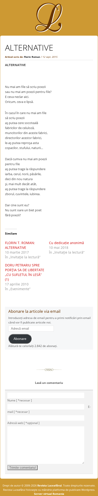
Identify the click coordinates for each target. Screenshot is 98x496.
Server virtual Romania (49, 494)
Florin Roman (32, 56)
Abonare (20, 339)
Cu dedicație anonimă (66, 243)
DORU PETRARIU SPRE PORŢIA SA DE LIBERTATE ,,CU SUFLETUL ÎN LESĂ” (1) (24, 272)
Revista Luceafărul (49, 485)
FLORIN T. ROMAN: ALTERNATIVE (20, 245)
